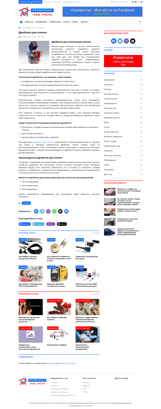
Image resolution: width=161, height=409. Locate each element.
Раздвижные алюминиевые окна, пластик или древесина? (29, 347)
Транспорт (123, 84)
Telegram (86, 386)
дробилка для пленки (44, 142)
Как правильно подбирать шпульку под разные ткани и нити (59, 258)
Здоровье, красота (123, 117)
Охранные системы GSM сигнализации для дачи (86, 285)
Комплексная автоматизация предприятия (82, 347)
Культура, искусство (123, 155)
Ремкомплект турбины (57, 345)
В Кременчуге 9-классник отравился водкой (127, 220)
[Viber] (48, 211)
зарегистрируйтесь (67, 363)
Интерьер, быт (123, 108)
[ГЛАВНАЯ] (21, 22)
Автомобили (52, 328)
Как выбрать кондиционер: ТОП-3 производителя (30, 285)
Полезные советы (55, 301)
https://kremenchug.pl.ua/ (121, 403)
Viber (85, 389)
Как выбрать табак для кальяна (57, 318)
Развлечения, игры (123, 146)
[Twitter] (60, 211)
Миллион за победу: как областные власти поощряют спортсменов (129, 191)
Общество (123, 150)
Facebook (86, 382)
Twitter (85, 392)
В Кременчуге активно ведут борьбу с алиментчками (129, 210)
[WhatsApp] (54, 211)
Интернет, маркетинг (123, 136)
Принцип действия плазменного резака (56, 285)
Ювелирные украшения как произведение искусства (29, 319)
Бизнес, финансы (83, 328)
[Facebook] (36, 211)
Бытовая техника (123, 94)
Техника (26, 203)
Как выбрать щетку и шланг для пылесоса (28, 257)
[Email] (66, 211)
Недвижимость (123, 103)
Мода (22, 301)
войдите (51, 363)
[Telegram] (42, 211)
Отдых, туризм (123, 141)
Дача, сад (123, 174)
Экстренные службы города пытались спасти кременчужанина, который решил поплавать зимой (128, 201)
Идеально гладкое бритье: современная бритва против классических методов (87, 319)
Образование (123, 160)
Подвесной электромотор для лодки (87, 257)
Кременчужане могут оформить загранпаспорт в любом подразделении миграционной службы (128, 231)
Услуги (123, 127)
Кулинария (123, 169)
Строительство (25, 328)
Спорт (123, 165)
